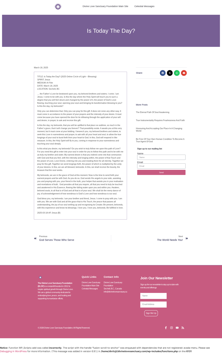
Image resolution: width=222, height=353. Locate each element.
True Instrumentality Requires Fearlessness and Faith (160, 120)
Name (140, 153)
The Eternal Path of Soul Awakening (152, 112)
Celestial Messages (144, 6)
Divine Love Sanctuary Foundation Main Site (105, 6)
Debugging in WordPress (13, 351)
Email (140, 162)
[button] (163, 73)
